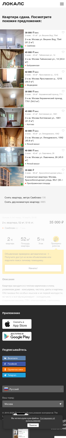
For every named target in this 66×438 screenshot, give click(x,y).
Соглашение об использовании (40, 419)
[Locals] (13, 3)
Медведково (32, 85)
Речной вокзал (33, 144)
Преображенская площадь (38, 183)
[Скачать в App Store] (16, 324)
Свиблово (31, 45)
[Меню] (62, 3)
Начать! (33, 268)
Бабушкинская (33, 65)
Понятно (33, 425)
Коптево (30, 124)
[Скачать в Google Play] (16, 336)
